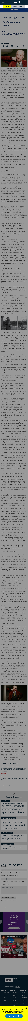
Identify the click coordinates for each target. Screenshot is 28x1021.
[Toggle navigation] (3, 2)
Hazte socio (14, 1016)
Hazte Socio (7, 6)
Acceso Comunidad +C (18, 6)
